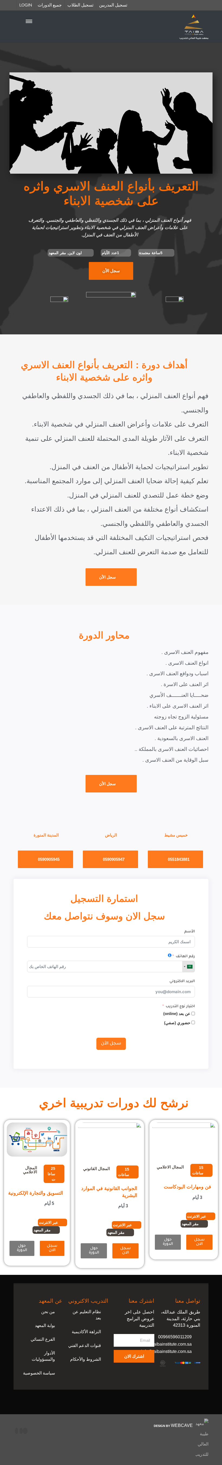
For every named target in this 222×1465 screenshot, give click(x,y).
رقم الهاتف (185, 957)
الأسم (189, 932)
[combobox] (188, 966)
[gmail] (16, 1431)
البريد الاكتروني (182, 981)
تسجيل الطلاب (80, 5)
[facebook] (25, 1431)
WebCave (182, 1425)
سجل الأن (111, 1043)
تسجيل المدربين (113, 5)
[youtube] (21, 1431)
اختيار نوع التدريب (180, 1006)
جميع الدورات (50, 5)
